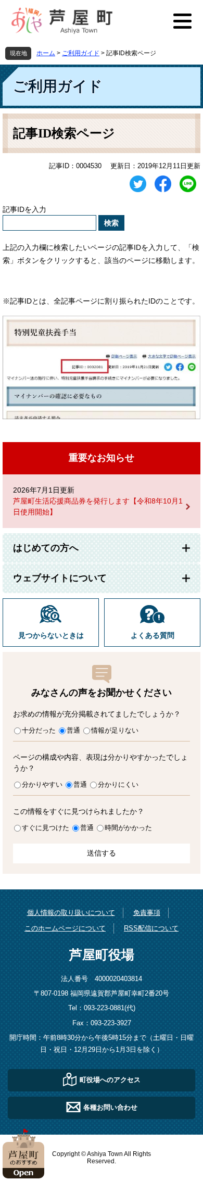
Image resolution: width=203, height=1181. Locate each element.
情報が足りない (114, 730)
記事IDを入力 (24, 209)
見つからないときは (51, 635)
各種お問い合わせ (110, 1107)
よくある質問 (152, 635)
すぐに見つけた (45, 828)
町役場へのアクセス (110, 1080)
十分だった (39, 730)
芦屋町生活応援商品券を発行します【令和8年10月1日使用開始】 (98, 506)
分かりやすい (42, 784)
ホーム (45, 53)
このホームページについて (65, 928)
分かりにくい (118, 784)
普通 (73, 730)
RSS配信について (151, 928)
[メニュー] (182, 20)
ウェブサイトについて (60, 578)
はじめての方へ (46, 548)
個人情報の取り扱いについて (71, 912)
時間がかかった (128, 828)
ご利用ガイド (80, 53)
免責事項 (146, 912)
